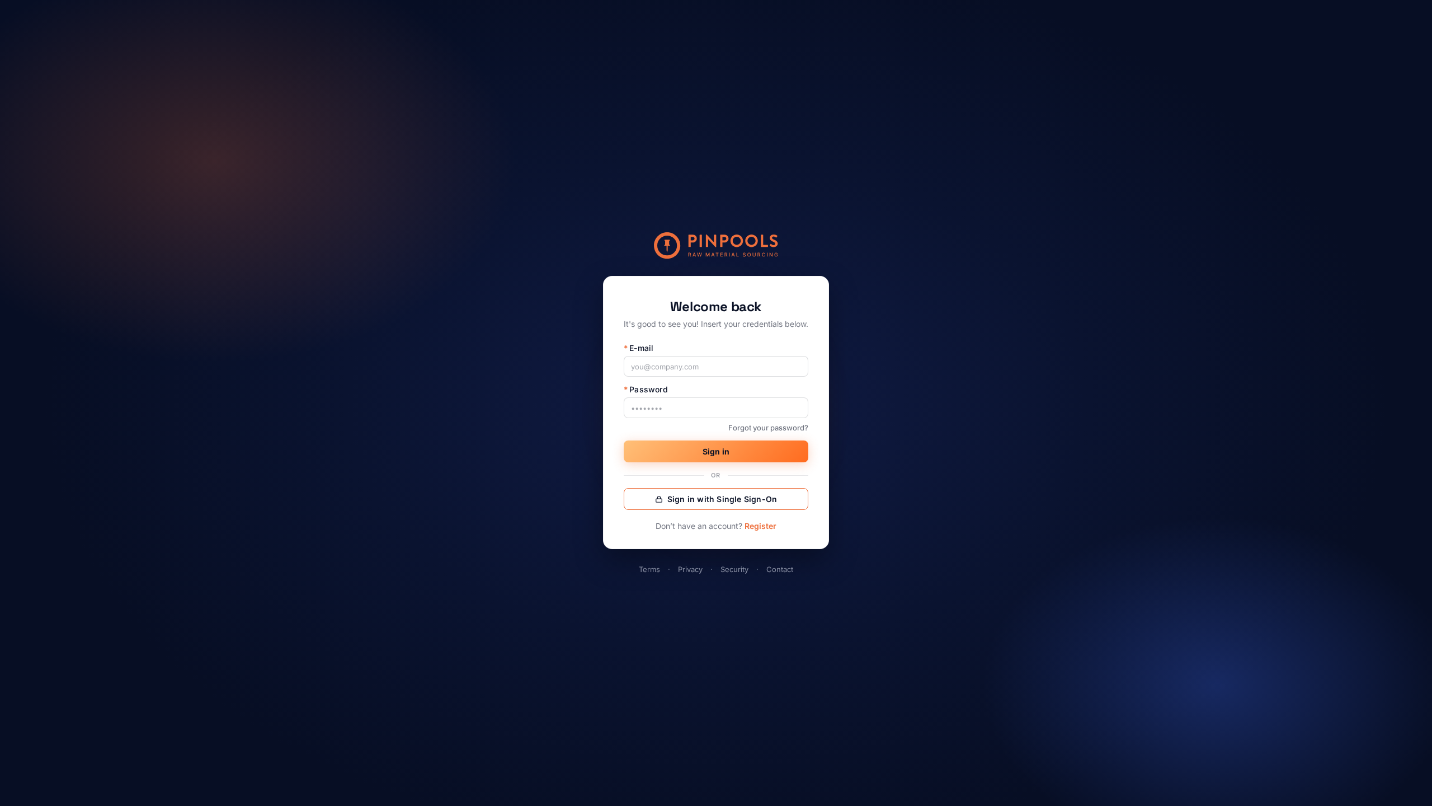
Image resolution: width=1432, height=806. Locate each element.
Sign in (716, 451)
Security (734, 569)
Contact (779, 569)
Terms (649, 569)
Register (760, 526)
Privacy (690, 569)
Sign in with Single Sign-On (722, 499)
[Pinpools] (716, 245)
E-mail (638, 348)
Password (646, 389)
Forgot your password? (768, 427)
